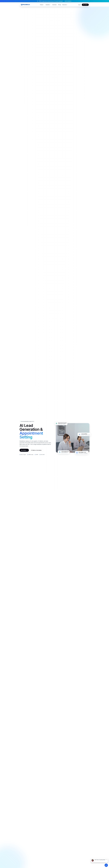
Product (41, 4)
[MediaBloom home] (25, 5)
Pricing (59, 4)
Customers (54, 4)
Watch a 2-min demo (36, 450)
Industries (48, 4)
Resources (64, 4)
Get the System (68, 1)
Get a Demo (85, 4)
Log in (79, 4)
